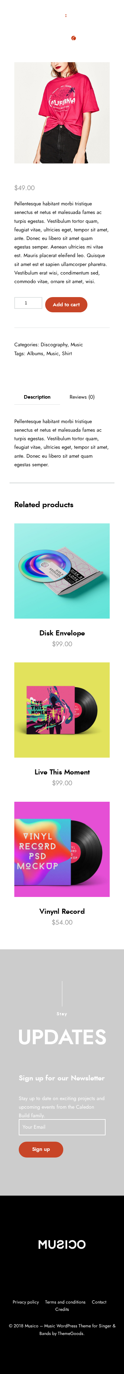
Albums (35, 353)
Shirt (67, 353)
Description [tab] (37, 397)
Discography (54, 344)
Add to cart (66, 304)
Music (77, 344)
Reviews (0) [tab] (82, 397)
